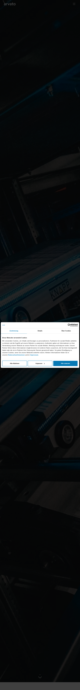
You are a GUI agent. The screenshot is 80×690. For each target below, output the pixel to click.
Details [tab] (40, 331)
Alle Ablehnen (14, 363)
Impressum (34, 355)
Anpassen (39, 363)
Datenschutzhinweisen (16, 355)
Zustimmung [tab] (14, 331)
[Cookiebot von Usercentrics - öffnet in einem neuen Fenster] (69, 325)
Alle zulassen (65, 363)
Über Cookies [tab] (66, 331)
